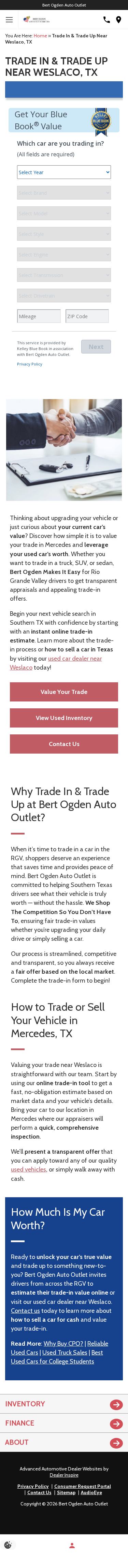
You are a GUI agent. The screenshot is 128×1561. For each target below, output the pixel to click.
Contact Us (39, 1492)
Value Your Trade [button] (64, 692)
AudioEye (91, 1492)
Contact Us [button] (64, 744)
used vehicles (28, 1169)
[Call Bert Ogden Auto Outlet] (106, 19)
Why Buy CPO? (63, 1343)
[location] (118, 19)
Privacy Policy (33, 1486)
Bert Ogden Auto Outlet (64, 5)
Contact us (25, 1310)
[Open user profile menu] (72, 1545)
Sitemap (66, 1492)
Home (40, 36)
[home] (36, 19)
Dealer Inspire (64, 1475)
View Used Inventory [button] (64, 718)
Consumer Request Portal (82, 1486)
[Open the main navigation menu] (9, 19)
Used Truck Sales (64, 1352)
